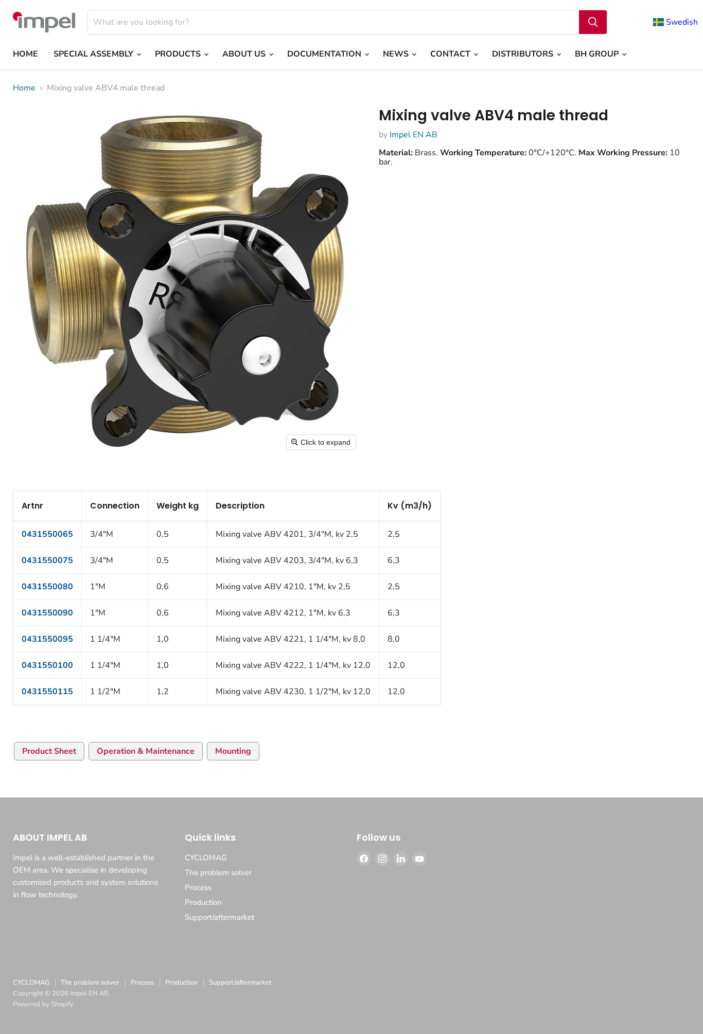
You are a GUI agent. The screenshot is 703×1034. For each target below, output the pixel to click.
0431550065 (47, 534)
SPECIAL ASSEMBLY (94, 54)
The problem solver (218, 872)
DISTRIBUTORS (523, 54)
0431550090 (47, 613)
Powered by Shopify (43, 1004)
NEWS (397, 54)
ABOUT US (245, 54)
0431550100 (47, 665)
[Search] (593, 22)
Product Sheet (49, 751)
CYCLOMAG (206, 857)
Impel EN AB (413, 134)
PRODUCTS (179, 54)
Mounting (233, 751)
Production (203, 902)
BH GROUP (598, 54)
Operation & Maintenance (146, 751)
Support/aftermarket (219, 917)
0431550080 (47, 586)
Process (198, 887)
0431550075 (47, 560)
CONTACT (451, 54)
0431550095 (47, 639)
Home (24, 88)
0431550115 (47, 691)
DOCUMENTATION (325, 54)
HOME (25, 54)
